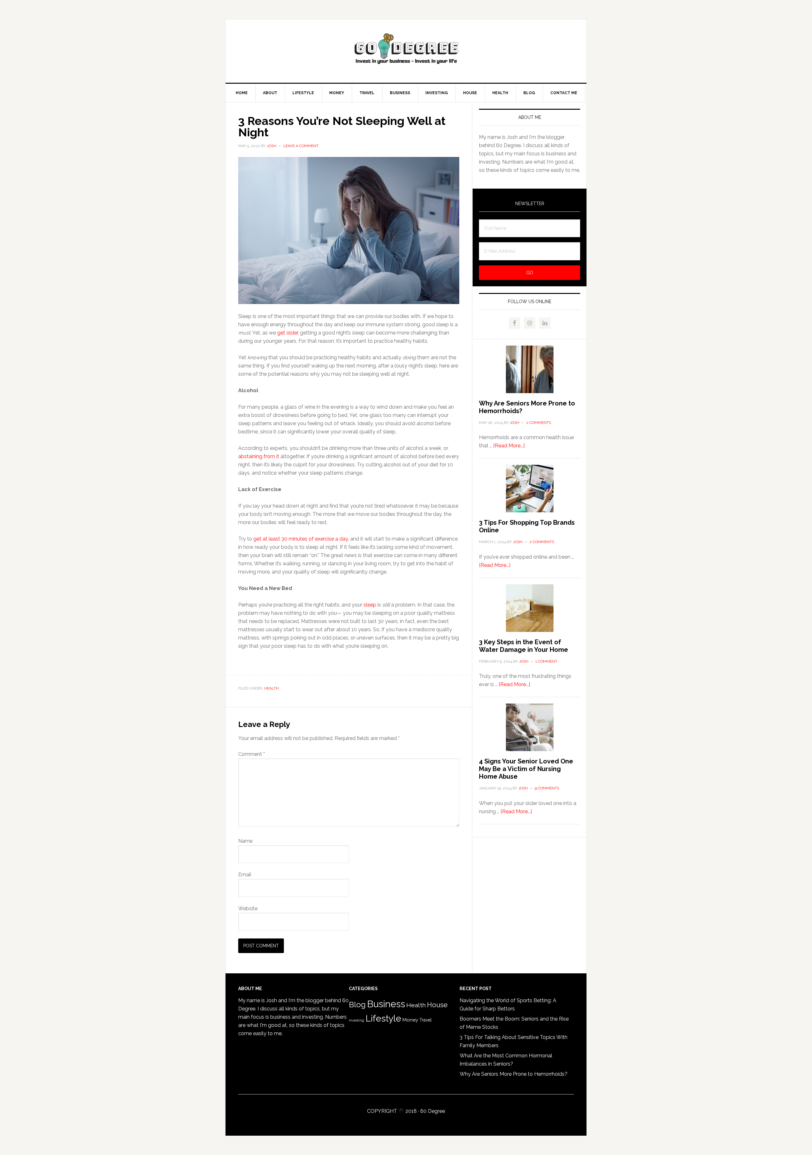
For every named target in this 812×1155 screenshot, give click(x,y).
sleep (370, 605)
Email (244, 875)
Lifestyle (383, 1018)
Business (386, 1003)
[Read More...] (509, 446)
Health (271, 688)
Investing (356, 1020)
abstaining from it (258, 456)
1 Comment (546, 661)
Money (410, 1020)
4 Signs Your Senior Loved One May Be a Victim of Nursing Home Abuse (526, 768)
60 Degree (406, 51)
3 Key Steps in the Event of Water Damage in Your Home (523, 645)
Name (245, 841)
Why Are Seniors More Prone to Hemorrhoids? (513, 1074)
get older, (288, 333)
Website (248, 908)
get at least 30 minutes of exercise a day (300, 539)
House (437, 1005)
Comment (251, 754)
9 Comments (547, 788)
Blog (357, 1004)
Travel (425, 1019)
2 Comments (538, 422)
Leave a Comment (300, 146)
